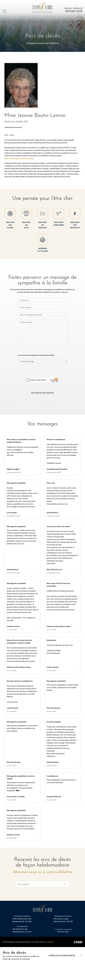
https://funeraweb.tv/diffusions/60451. (19, 158)
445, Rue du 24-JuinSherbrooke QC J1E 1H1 (22, 930)
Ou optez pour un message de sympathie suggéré (36, 355)
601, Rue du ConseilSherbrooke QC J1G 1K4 (63, 920)
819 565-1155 (73, 11)
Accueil (36, 3)
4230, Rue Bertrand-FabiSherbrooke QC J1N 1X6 (22, 920)
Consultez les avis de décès (61, 955)
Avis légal (50, 942)
